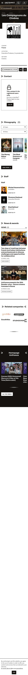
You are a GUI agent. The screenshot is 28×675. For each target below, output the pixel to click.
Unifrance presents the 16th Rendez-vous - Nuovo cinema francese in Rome (13, 284)
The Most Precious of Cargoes (17, 156)
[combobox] (14, 127)
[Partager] (21, 69)
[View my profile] (24, 3)
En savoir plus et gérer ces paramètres (12, 668)
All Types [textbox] (5, 127)
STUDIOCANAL (19, 321)
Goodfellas (5, 320)
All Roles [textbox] (5, 131)
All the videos (7, 394)
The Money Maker (5, 155)
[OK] (14, 672)
